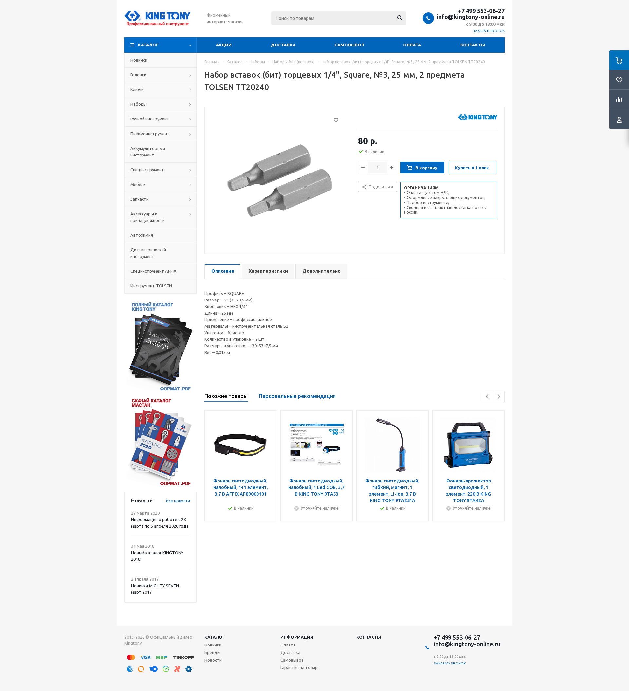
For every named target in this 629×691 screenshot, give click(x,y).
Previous (487, 396)
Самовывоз (349, 45)
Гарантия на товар (299, 667)
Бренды (212, 652)
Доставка (283, 45)
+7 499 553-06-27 (481, 11)
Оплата (412, 45)
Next (498, 396)
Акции (224, 45)
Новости (213, 660)
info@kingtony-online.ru (471, 17)
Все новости (178, 501)
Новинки (212, 645)
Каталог (148, 45)
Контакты (472, 45)
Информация (296, 637)
